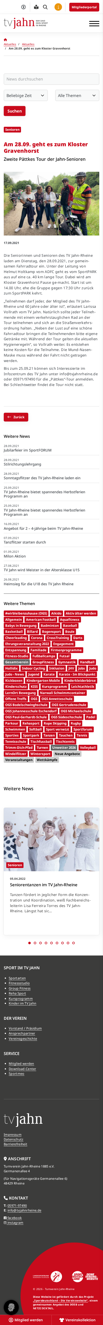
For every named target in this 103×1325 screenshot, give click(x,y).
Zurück (19, 417)
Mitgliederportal (84, 7)
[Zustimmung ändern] (11, 1307)
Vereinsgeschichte (23, 1038)
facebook (14, 1218)
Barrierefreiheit (15, 1144)
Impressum (13, 1134)
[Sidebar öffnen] (58, 7)
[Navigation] (92, 23)
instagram (14, 1222)
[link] (51, 871)
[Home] (26, 23)
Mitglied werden (21, 1063)
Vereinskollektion (81, 1320)
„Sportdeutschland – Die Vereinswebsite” (60, 1300)
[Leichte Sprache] (36, 7)
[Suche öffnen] (45, 7)
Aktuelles (10, 44)
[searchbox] (51, 79)
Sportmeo (16, 1073)
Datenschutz (14, 1139)
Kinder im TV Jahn (22, 1003)
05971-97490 (17, 1205)
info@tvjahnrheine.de (24, 1210)
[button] (29, 943)
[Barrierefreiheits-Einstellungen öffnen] (23, 7)
